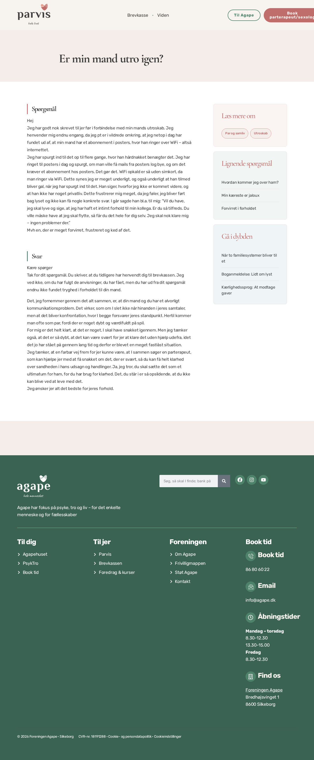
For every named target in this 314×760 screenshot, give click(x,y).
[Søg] (224, 481)
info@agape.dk (260, 600)
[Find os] (251, 676)
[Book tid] (251, 556)
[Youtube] (263, 480)
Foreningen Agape (264, 690)
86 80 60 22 (258, 569)
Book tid (271, 555)
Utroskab (260, 133)
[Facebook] (240, 480)
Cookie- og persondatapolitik (129, 736)
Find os (269, 675)
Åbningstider (279, 616)
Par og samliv (235, 133)
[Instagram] (252, 480)
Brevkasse (137, 15)
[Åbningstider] (251, 617)
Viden (163, 15)
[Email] (251, 586)
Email (266, 585)
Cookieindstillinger (167, 736)
